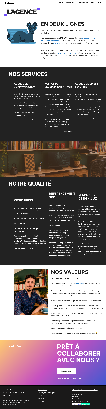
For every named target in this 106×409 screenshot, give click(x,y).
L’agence (60, 3)
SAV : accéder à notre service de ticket (85, 390)
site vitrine (61, 53)
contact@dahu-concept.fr (69, 378)
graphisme (74, 53)
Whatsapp (41, 398)
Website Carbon (86, 404)
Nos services (70, 3)
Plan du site (76, 399)
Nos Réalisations (83, 3)
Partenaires (75, 397)
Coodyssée (79, 283)
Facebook (41, 401)
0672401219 (41, 395)
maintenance (58, 43)
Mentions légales (77, 394)
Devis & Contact (96, 3)
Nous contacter (66, 371)
